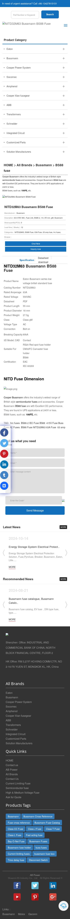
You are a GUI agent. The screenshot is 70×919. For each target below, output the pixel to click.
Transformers (13, 725)
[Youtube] (17, 896)
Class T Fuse (53, 828)
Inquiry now (36, 249)
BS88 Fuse (26, 427)
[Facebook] (17, 885)
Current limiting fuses (19, 853)
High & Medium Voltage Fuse (22, 792)
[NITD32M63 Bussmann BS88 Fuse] (26, 23)
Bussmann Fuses (38, 841)
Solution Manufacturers (19, 743)
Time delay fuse (16, 860)
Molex (21, 914)
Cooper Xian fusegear (18, 716)
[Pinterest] (35, 896)
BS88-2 (24, 423)
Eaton (9, 693)
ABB (8, 720)
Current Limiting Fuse (18, 783)
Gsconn (32, 914)
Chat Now (36, 243)
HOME (8, 165)
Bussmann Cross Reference (37, 816)
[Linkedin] (52, 885)
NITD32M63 (39, 427)
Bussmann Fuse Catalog (47, 822)
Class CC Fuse (15, 828)
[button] (66, 552)
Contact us (12, 765)
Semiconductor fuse (17, 788)
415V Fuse (52, 423)
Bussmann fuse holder (19, 847)
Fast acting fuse (34, 835)
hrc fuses (15, 423)
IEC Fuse (34, 423)
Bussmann (44, 165)
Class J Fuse (34, 828)
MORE (63, 527)
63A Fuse (51, 427)
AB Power (11, 769)
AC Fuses (15, 427)
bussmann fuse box (44, 853)
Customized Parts (16, 738)
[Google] (52, 896)
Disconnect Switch (38, 860)
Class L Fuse (14, 835)
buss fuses (41, 847)
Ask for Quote (13, 797)
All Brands (24, 165)
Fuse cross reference (19, 822)
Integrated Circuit (15, 734)
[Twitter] (35, 885)
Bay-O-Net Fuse (16, 841)
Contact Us (12, 779)
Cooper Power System (19, 702)
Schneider (12, 729)
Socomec (11, 706)
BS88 (42, 423)
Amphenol (12, 711)
